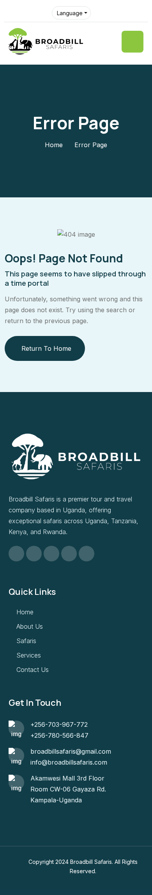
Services (28, 655)
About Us (29, 626)
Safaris (26, 641)
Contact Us (32, 669)
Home (54, 145)
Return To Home (46, 348)
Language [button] (70, 13)
